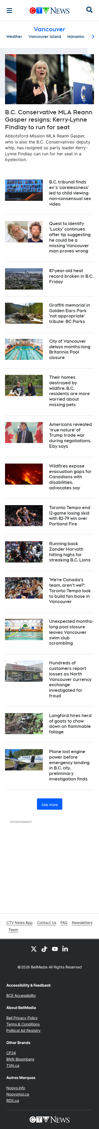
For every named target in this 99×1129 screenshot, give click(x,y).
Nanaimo (75, 36)
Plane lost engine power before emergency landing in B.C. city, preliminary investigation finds (69, 765)
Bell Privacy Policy (22, 1018)
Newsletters (82, 922)
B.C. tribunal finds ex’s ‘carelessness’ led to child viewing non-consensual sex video (70, 193)
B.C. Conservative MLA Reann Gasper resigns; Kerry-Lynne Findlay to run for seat (48, 120)
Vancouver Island (45, 36)
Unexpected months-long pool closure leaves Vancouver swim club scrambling (71, 632)
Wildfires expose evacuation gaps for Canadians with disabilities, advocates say (70, 477)
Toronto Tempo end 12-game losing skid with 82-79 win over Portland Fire (69, 515)
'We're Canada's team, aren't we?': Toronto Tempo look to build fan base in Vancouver (70, 590)
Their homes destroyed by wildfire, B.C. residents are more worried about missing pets (69, 391)
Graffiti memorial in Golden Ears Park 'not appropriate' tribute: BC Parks (69, 313)
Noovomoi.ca (17, 1094)
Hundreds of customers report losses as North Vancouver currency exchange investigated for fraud (70, 679)
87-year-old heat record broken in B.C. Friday (71, 276)
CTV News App (19, 922)
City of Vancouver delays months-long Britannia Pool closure (69, 349)
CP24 (11, 1053)
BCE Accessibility (21, 995)
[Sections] (9, 10)
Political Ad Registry (23, 1030)
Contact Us (46, 922)
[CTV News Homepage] (49, 10)
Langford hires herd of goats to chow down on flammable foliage (70, 723)
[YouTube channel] (55, 949)
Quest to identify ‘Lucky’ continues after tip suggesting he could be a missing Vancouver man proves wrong (70, 237)
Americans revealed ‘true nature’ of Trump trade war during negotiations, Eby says (70, 435)
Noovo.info (15, 1088)
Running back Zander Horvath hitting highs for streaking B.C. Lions (70, 552)
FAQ (64, 922)
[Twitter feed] (34, 949)
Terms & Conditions (23, 1024)
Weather (14, 36)
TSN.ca (12, 1065)
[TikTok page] (44, 949)
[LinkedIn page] (65, 949)
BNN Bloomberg (20, 1059)
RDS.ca (12, 1100)
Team (13, 929)
